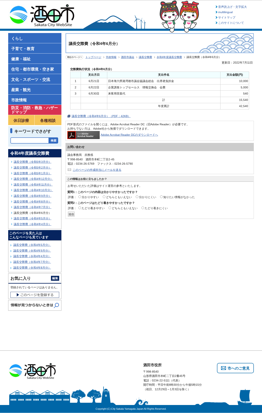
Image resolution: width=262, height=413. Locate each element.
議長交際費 (145, 57)
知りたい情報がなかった (179, 197)
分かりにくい (147, 197)
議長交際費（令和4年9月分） (32, 195)
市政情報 (111, 57)
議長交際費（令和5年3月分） (32, 161)
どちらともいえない (119, 197)
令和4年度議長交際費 (169, 57)
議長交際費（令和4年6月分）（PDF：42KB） (101, 116)
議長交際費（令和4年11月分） (33, 184)
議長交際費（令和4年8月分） (32, 201)
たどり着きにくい (156, 208)
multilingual (225, 12)
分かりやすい (90, 197)
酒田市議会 (127, 57)
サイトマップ (226, 17)
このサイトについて (231, 22)
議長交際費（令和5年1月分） (32, 173)
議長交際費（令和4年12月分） (33, 178)
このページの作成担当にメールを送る (97, 169)
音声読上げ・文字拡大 (232, 6)
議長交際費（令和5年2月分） (32, 167)
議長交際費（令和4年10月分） (33, 190)
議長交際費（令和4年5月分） (32, 218)
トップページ (93, 57)
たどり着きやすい (93, 208)
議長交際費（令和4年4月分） (32, 224)
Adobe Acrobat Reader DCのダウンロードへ (129, 134)
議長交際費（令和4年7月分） (32, 207)
